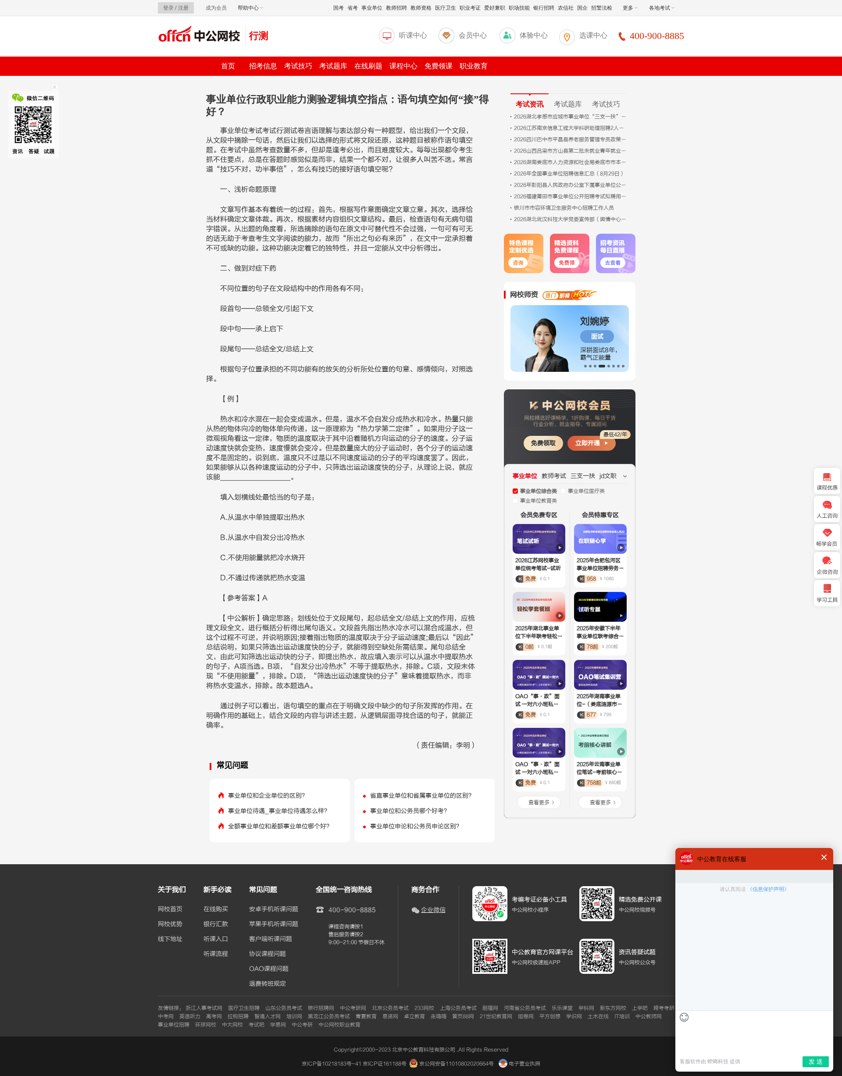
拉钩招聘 (238, 1016)
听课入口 (215, 939)
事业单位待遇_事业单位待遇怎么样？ (279, 811)
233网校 (424, 1008)
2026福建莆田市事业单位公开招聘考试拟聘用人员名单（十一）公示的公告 (571, 196)
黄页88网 (463, 1016)
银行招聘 (543, 8)
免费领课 (439, 66)
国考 (338, 8)
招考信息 (263, 66)
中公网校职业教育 (339, 1025)
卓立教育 (414, 1016)
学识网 (574, 1016)
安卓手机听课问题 (273, 909)
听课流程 (215, 954)
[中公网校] (199, 35)
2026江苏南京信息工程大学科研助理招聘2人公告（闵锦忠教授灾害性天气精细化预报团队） (571, 128)
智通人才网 (267, 1016)
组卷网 (526, 1016)
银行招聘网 (321, 1008)
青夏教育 (366, 1016)
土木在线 (598, 1016)
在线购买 (215, 909)
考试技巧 (298, 66)
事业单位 (371, 8)
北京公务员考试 (390, 1008)
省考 (352, 8)
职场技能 (519, 8)
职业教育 (474, 66)
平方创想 (549, 1016)
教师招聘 (396, 8)
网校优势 (170, 924)
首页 (228, 66)
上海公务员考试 (458, 1008)
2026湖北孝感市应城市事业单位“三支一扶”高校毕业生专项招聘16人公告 (571, 117)
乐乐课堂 (562, 1008)
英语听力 (189, 1016)
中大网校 (232, 1025)
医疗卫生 (445, 8)
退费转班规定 (267, 984)
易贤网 (390, 1016)
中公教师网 (648, 1016)
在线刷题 (368, 66)
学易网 (278, 1025)
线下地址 (170, 939)
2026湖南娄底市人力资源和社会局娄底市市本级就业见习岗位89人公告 (571, 162)
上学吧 (640, 1008)
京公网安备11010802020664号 (456, 1064)
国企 (582, 8)
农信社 (566, 8)
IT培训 (622, 1016)
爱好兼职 (494, 8)
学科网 (586, 1008)
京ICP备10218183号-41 (331, 1064)
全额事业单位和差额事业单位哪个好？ (280, 826)
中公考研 (302, 1025)
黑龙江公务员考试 (329, 1016)
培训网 (294, 1016)
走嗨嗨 (438, 1016)
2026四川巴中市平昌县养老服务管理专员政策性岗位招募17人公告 (571, 139)
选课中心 (593, 35)
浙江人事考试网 (204, 1008)
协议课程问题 (267, 954)
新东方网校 (613, 1008)
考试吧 (256, 1025)
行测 (258, 35)
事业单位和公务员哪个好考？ (410, 811)
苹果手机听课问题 (273, 924)
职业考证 (470, 8)
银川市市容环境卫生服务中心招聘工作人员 (564, 208)
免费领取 (543, 443)
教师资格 (421, 8)
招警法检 (601, 8)
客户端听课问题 (270, 939)
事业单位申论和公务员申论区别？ (416, 826)
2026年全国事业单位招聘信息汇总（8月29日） (569, 174)
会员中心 (473, 35)
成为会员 (216, 8)
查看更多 (538, 802)
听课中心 (413, 35)
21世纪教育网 (496, 1016)
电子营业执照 (523, 1064)
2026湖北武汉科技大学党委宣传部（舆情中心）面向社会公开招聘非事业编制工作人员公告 (571, 219)
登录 (168, 8)
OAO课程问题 (269, 969)
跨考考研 (663, 1008)
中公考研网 (353, 1008)
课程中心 (403, 66)
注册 (183, 8)
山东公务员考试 (283, 1008)
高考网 (214, 1016)
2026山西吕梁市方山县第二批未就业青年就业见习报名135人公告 (571, 151)
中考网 (166, 1016)
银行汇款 (215, 924)
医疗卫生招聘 (244, 1008)
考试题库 (333, 66)
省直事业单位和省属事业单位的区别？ (422, 795)
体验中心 (534, 35)
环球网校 (205, 1025)
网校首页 (170, 909)
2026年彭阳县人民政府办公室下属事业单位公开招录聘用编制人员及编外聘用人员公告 (571, 185)
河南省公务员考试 (525, 1008)
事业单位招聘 (173, 1025)
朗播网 (490, 1008)
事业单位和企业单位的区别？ (268, 795)
